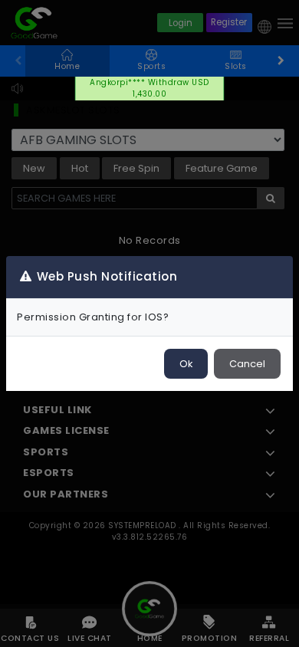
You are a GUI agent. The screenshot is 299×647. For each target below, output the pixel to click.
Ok (185, 363)
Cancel (247, 363)
